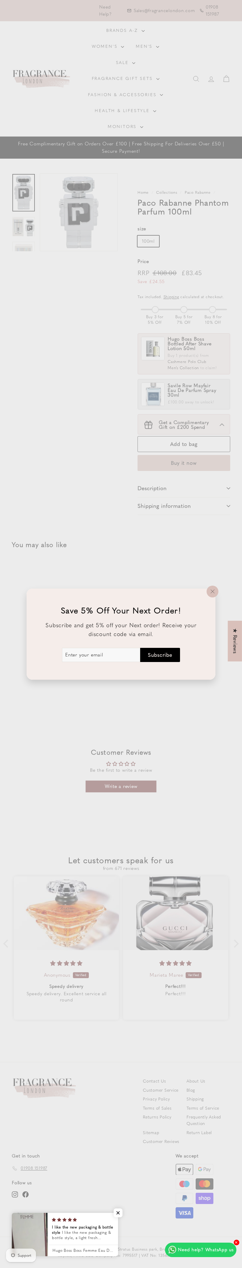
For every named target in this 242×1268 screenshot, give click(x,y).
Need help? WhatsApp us (206, 1249)
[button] (118, 1212)
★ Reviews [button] (235, 641)
